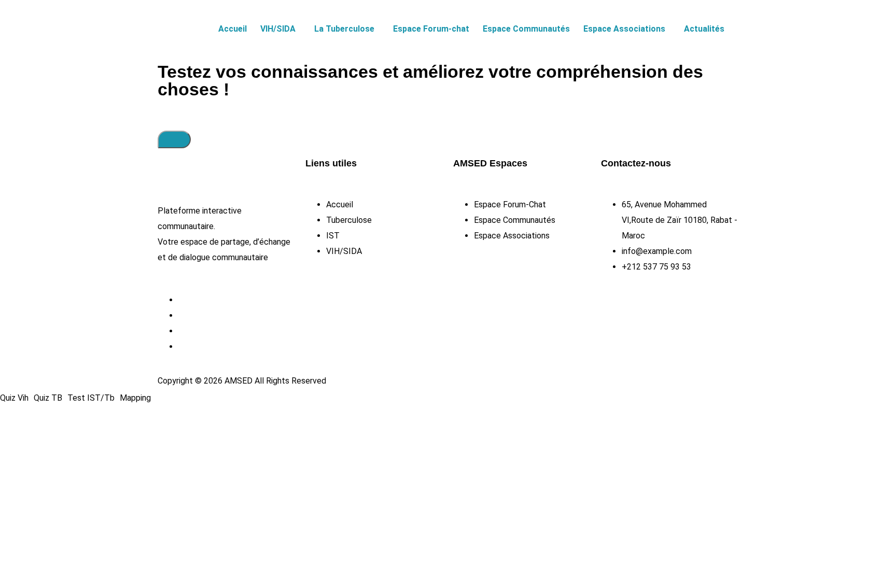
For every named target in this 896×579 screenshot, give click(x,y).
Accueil (232, 29)
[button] (280, 29)
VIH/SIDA (278, 29)
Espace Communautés (526, 29)
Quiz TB (48, 398)
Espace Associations (624, 29)
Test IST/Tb (91, 398)
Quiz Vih (14, 398)
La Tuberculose (344, 29)
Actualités (704, 29)
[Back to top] (174, 139)
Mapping (135, 398)
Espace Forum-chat (431, 29)
